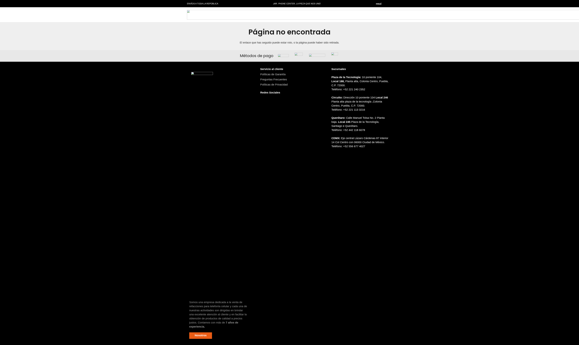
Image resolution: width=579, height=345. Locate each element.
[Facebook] (384, 3)
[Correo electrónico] (378, 3)
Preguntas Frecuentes (273, 79)
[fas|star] (202, 185)
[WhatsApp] (280, 103)
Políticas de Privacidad (274, 84)
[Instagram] (390, 3)
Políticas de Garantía (273, 74)
